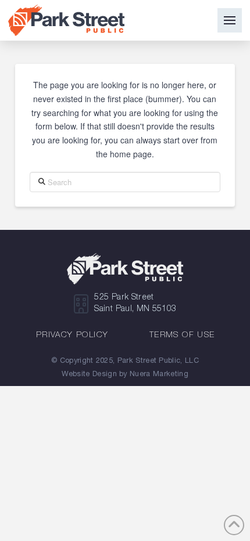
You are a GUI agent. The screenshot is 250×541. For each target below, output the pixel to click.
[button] (229, 20)
